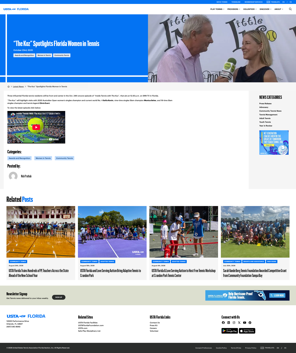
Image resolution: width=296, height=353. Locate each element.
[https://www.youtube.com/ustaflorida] (244, 322)
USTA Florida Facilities (87, 322)
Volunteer (154, 331)
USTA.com (82, 328)
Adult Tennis (264, 118)
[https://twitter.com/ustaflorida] (239, 322)
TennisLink (235, 2)
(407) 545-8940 (13, 326)
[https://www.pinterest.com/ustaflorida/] (250, 322)
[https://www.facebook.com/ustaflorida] (223, 322)
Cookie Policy (221, 348)
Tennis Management (268, 114)
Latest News (18, 86)
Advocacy (263, 107)
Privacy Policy (250, 348)
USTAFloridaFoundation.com (91, 325)
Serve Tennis (222, 2)
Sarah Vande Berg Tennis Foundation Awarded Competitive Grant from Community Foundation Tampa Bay (255, 273)
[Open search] (290, 9)
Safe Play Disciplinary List (89, 331)
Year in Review (265, 126)
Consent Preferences (203, 348)
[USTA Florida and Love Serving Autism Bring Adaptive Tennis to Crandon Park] (112, 232)
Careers (153, 328)
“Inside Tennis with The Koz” (106, 96)
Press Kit (153, 325)
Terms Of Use (236, 348)
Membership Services (253, 2)
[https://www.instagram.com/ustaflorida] (234, 322)
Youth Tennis (265, 122)
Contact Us (155, 322)
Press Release (265, 103)
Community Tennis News (270, 111)
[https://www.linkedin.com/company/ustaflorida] (228, 322)
